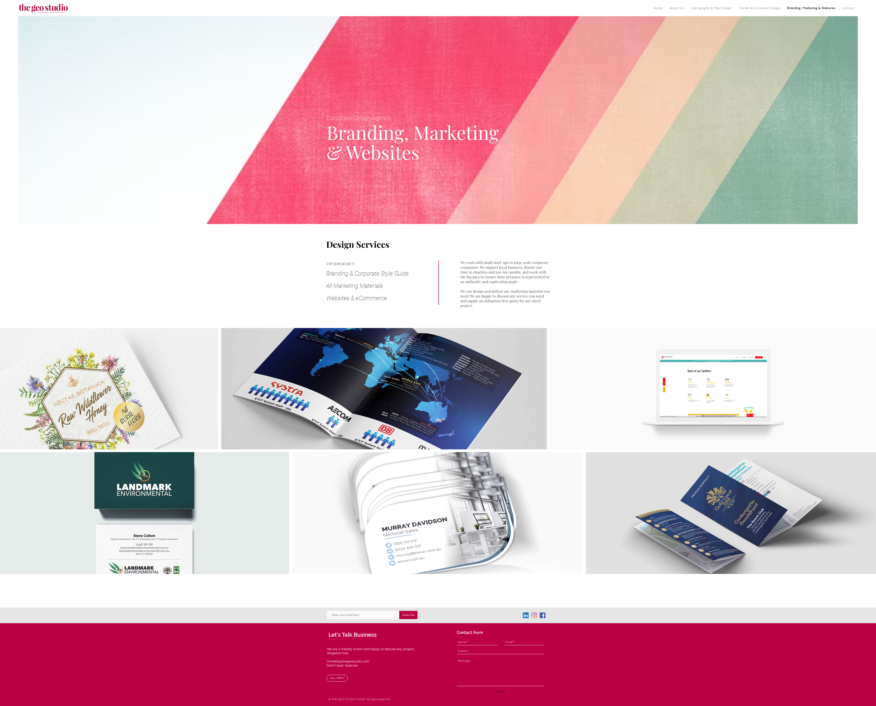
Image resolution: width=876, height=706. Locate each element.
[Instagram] (534, 615)
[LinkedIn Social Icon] (526, 615)
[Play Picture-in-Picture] (753, 411)
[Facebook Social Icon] (542, 615)
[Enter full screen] (761, 411)
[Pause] (666, 411)
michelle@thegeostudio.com (348, 661)
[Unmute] (674, 411)
